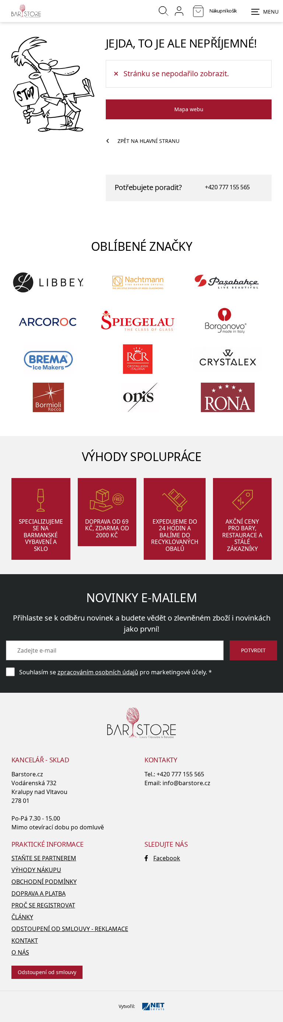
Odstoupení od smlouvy (47, 972)
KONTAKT (24, 941)
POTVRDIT (253, 650)
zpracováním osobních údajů (97, 672)
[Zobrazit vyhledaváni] (164, 11)
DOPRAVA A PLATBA (38, 893)
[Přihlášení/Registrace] (179, 11)
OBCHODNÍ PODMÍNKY (44, 882)
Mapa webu (188, 109)
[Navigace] (265, 12)
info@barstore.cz (186, 783)
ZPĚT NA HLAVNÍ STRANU (148, 140)
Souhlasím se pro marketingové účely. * (115, 672)
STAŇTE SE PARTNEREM (43, 858)
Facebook (166, 858)
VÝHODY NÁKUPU (36, 870)
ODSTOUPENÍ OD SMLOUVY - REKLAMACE (69, 929)
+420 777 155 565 (227, 187)
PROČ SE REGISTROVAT (43, 905)
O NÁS (20, 952)
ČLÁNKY (22, 917)
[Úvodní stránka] (26, 11)
